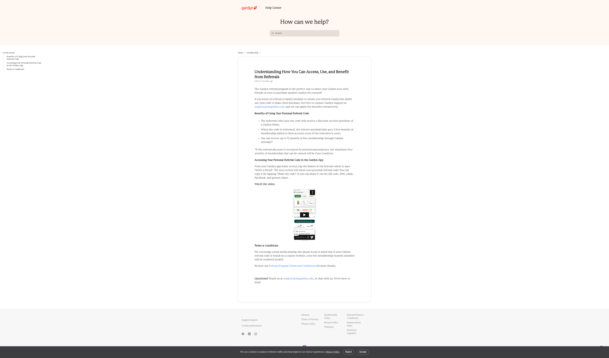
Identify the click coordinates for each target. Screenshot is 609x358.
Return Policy (331, 323)
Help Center (273, 8)
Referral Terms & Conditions (355, 316)
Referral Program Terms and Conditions (292, 266)
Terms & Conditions (15, 69)
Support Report (249, 320)
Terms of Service (309, 320)
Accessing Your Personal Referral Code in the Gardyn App (24, 64)
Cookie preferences (252, 326)
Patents (305, 315)
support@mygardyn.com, (270, 107)
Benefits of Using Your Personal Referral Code (21, 58)
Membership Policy (330, 316)
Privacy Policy (333, 352)
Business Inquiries (352, 332)
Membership (252, 53)
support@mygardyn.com (298, 278)
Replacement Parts (354, 324)
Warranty (329, 327)
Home (240, 53)
